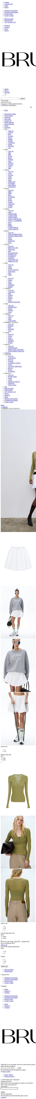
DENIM (10, 160)
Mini (9, 153)
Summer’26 (7, 121)
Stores (6, 29)
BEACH (10, 359)
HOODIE (11, 329)
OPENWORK (12, 214)
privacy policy (6, 1071)
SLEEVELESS (12, 348)
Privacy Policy (8, 1075)
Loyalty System (9, 15)
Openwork (11, 204)
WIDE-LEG (11, 182)
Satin (9, 168)
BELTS (10, 368)
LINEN (10, 132)
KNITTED (11, 241)
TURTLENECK (13, 227)
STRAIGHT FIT (13, 260)
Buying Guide (8, 14)
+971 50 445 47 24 (10, 22)
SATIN (10, 207)
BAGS (10, 370)
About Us (7, 395)
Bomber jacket (12, 376)
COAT (10, 380)
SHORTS (11, 341)
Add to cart (4, 945)
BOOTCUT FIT (13, 248)
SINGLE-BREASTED (15, 234)
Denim (6, 126)
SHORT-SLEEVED (14, 302)
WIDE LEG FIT (13, 261)
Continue (3, 1097)
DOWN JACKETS (14, 382)
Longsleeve (11, 292)
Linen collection (9, 124)
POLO (10, 297)
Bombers (10, 326)
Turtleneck (7, 353)
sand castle (7, 119)
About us (7, 25)
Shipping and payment (11, 10)
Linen (10, 166)
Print (9, 251)
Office (10, 176)
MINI (9, 192)
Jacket (10, 378)
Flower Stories (8, 115)
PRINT (10, 226)
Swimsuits (7, 127)
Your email (4, 1086)
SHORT (10, 310)
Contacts (7, 27)
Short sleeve (11, 271)
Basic (9, 224)
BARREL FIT (12, 254)
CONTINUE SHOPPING (8, 105)
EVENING (11, 197)
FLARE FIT (12, 256)
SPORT (10, 141)
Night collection (9, 122)
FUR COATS (12, 385)
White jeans (11, 249)
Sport (9, 161)
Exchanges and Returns (11, 12)
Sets (5, 387)
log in (4, 104)
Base (9, 134)
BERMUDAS (12, 307)
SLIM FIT (11, 258)
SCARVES (11, 371)
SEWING (11, 146)
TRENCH (11, 383)
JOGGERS (11, 183)
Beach (10, 137)
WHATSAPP (8, 20)
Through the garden (10, 114)
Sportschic (7, 117)
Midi (9, 154)
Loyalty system (8, 402)
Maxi (9, 195)
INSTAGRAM (8, 19)
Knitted (10, 139)
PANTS (10, 339)
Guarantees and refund (11, 400)
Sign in (6, 30)
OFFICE (10, 163)
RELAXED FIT (13, 253)
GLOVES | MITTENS (15, 366)
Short (9, 319)
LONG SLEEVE (13, 229)
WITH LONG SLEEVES (15, 349)
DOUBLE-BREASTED (15, 236)
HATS (10, 365)
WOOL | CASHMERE (15, 221)
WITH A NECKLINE (14, 219)
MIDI (9, 193)
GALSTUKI (12, 358)
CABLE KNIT (12, 215)
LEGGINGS (12, 185)
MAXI (10, 156)
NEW (6, 110)
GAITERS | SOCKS (14, 363)
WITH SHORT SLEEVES (16, 351)
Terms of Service (9, 1076)
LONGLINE (12, 321)
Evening (10, 136)
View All (10, 131)
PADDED (11, 285)
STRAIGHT (12, 187)
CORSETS (11, 143)
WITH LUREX (12, 217)
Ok (19, 1068)
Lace (9, 148)
